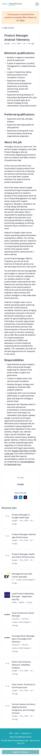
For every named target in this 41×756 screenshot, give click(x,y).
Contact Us (25, 733)
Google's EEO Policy (20, 451)
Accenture (15, 619)
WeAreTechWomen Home (20, 737)
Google (7, 43)
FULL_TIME (16, 43)
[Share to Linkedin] (20, 497)
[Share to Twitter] (25, 497)
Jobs (17, 733)
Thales (14, 602)
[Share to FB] (15, 497)
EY (13, 580)
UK (24, 43)
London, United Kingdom (25, 580)
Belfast (21, 602)
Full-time (25, 619)
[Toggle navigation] (37, 4)
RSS (10, 733)
